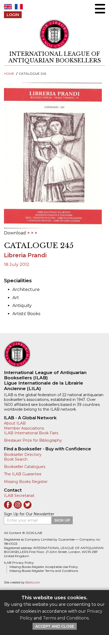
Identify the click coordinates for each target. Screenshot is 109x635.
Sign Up (62, 520)
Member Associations (24, 428)
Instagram (18, 505)
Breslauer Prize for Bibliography (33, 440)
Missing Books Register (26, 481)
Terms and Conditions (66, 618)
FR (19, 6)
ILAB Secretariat (19, 495)
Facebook (8, 505)
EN (8, 6)
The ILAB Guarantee (23, 474)
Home (9, 73)
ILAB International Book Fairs (31, 433)
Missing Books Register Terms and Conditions (44, 571)
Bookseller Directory (23, 454)
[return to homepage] (54, 354)
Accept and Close (54, 626)
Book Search (16, 459)
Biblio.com (32, 582)
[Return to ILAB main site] (54, 34)
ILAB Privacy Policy (19, 563)
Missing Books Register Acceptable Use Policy (44, 567)
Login (13, 14)
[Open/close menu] (100, 8)
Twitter (27, 505)
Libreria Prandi (25, 255)
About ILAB (15, 423)
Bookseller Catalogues (24, 466)
